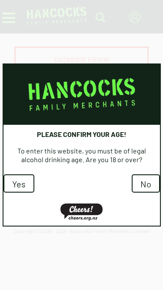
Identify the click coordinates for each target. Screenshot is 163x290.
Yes (19, 183)
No (145, 183)
